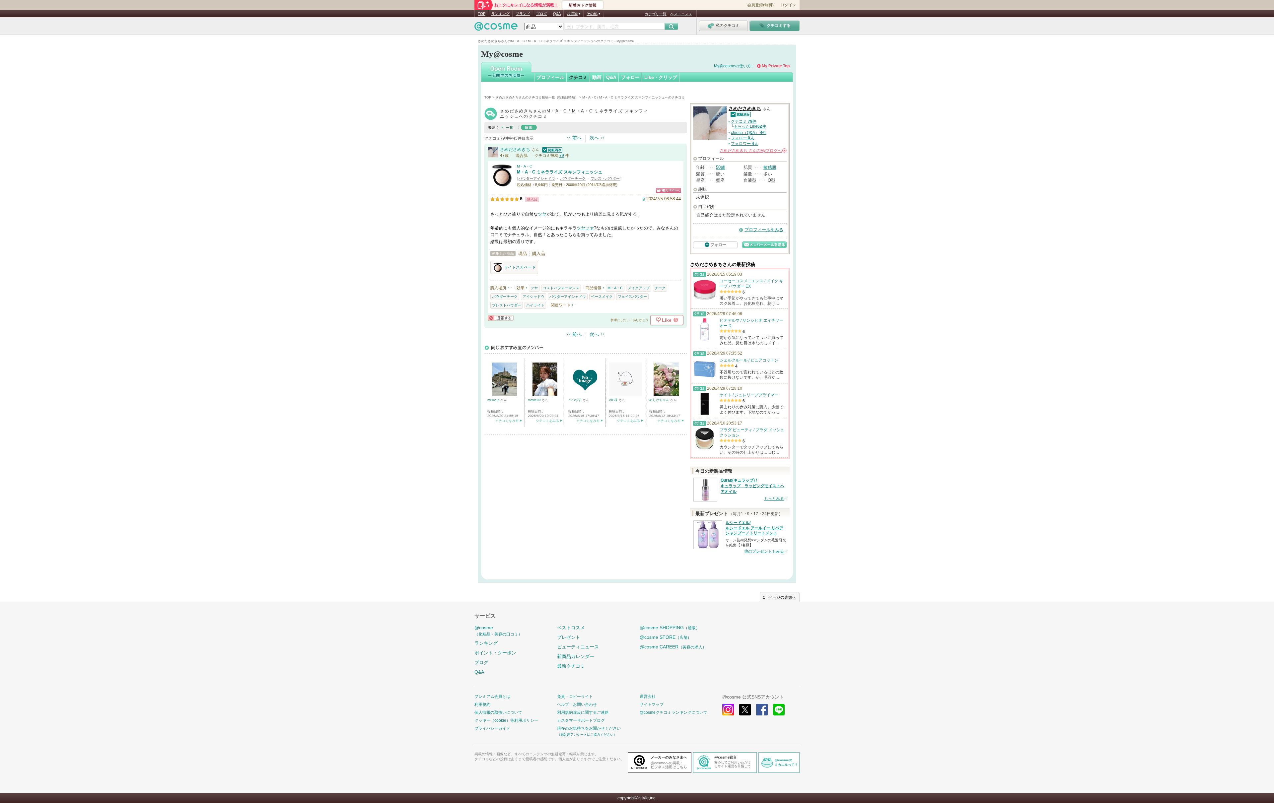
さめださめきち (515, 149)
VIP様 (614, 400)
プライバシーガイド (492, 728)
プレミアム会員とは (492, 696)
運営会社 (648, 696)
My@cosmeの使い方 (732, 66)
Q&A (557, 14)
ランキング (500, 14)
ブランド (523, 14)
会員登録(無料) (760, 5)
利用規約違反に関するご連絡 (583, 712)
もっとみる (774, 498)
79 (561, 155)
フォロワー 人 (744, 143)
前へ (577, 137)
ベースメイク (602, 297)
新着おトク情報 (583, 5)
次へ (594, 137)
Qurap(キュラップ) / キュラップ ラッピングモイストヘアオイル (752, 486)
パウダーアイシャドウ (537, 178)
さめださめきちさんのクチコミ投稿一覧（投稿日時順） (536, 97)
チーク (660, 288)
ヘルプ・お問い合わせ (577, 704)
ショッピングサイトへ (668, 190)
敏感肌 (769, 167)
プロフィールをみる (763, 229)
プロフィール (550, 77)
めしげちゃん (659, 400)
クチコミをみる (507, 421)
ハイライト (535, 305)
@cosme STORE (665, 637)
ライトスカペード (520, 267)
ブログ (541, 14)
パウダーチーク (573, 178)
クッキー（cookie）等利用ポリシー (506, 720)
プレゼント (568, 637)
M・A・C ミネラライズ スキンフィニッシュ (559, 171)
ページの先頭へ (782, 597)
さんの (753, 150)
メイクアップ (639, 288)
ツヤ (542, 214)
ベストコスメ (681, 14)
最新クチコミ (571, 666)
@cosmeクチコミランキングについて (673, 712)
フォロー (630, 77)
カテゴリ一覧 (656, 14)
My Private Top (776, 66)
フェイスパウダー (632, 297)
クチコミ (578, 77)
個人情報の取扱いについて (498, 712)
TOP (481, 14)
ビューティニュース (578, 646)
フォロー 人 (742, 138)
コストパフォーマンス (561, 288)
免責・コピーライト (575, 696)
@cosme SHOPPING (670, 627)
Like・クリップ (660, 77)
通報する (501, 318)
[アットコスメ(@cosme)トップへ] (496, 28)
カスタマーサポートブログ (581, 720)
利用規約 (482, 704)
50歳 (720, 167)
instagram (728, 709)
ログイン (788, 5)
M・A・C (524, 166)
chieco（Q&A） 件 (748, 132)
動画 (597, 77)
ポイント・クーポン (495, 652)
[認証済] (551, 149)
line (779, 709)
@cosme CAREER (673, 646)
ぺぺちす (575, 400)
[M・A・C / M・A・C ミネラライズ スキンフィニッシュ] (502, 183)
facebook (762, 709)
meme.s (493, 400)
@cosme (498, 630)
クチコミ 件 (743, 121)
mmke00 (535, 400)
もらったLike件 (750, 126)
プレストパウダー (605, 178)
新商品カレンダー (575, 656)
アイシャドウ (533, 297)
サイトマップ (652, 704)
